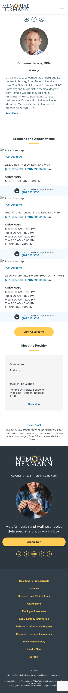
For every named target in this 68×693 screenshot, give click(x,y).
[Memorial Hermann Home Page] (15, 7)
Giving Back (34, 603)
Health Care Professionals (34, 581)
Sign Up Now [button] (34, 542)
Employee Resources (34, 611)
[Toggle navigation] (62, 7)
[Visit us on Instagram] (49, 553)
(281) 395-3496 (37, 169)
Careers (34, 656)
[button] (34, 331)
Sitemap (34, 670)
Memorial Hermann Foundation (34, 634)
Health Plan (34, 649)
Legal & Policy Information (34, 618)
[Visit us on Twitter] (42, 553)
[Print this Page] (26, 19)
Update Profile (34, 425)
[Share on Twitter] (41, 19)
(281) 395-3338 (15, 169)
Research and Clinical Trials (34, 596)
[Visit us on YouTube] (34, 553)
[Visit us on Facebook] (27, 553)
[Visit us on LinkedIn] (19, 553)
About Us (34, 588)
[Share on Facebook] (34, 19)
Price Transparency (34, 641)
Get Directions (14, 156)
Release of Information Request (34, 626)
